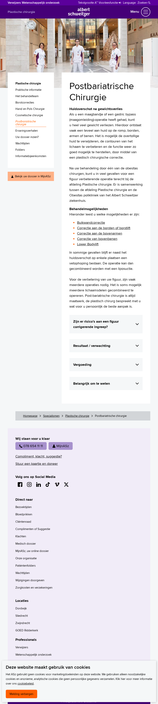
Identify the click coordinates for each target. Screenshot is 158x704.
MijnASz (62, 445)
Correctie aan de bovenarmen (99, 233)
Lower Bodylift (87, 244)
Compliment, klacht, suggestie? (38, 456)
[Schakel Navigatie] (145, 12)
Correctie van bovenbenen (97, 238)
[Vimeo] (57, 484)
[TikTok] (47, 484)
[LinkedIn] (38, 484)
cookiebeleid (26, 683)
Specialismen (51, 416)
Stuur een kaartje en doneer (36, 463)
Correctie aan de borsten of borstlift (103, 227)
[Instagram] (29, 484)
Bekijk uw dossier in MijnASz (33, 176)
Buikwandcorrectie (91, 222)
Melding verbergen (21, 694)
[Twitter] (66, 484)
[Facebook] (20, 484)
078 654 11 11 (33, 445)
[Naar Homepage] (79, 15)
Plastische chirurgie (21, 12)
